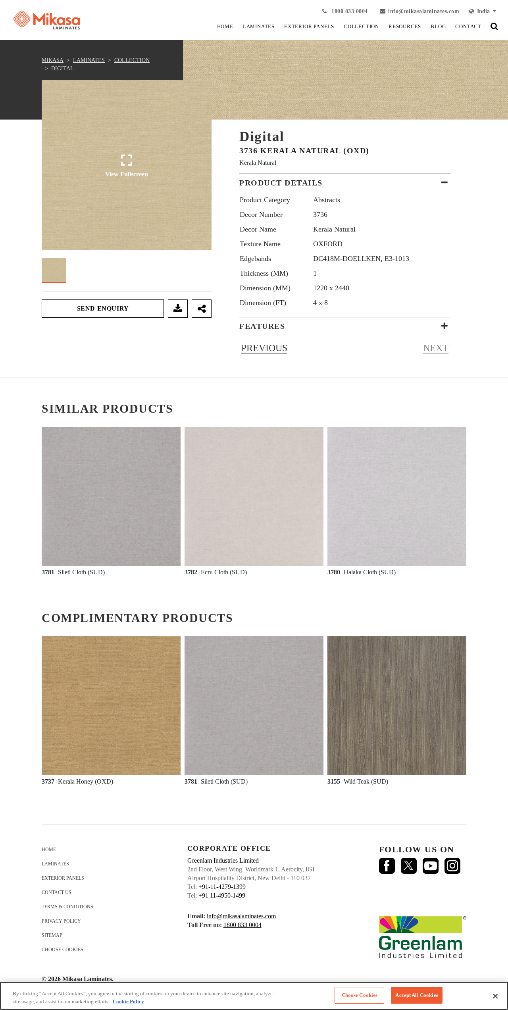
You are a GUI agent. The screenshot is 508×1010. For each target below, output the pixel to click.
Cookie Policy (128, 1001)
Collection (132, 60)
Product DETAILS (281, 182)
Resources (405, 26)
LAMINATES (259, 26)
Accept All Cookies (416, 995)
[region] (254, 996)
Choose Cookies (62, 949)
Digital (62, 68)
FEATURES (262, 326)
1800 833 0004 (349, 11)
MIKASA (53, 60)
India (482, 11)
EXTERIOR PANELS (309, 26)
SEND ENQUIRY (103, 308)
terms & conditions (67, 907)
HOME (225, 26)
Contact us (56, 892)
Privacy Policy (61, 921)
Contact (468, 26)
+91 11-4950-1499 (221, 895)
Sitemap (52, 935)
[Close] (495, 996)
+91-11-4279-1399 (222, 886)
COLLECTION (361, 26)
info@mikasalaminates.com (423, 11)
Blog (438, 26)
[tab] (344, 182)
